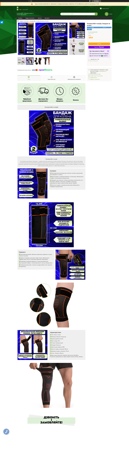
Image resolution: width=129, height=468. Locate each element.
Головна (20, 18)
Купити (99, 43)
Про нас (40, 18)
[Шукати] (96, 14)
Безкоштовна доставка (95, 74)
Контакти (47, 18)
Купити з (97, 47)
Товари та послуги (29, 18)
